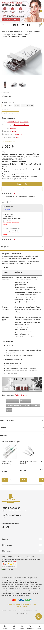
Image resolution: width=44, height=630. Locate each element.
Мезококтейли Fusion (21, 125)
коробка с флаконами (10, 113)
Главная (4, 31)
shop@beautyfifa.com (11, 515)
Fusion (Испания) (21, 395)
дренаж (14, 131)
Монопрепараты (12, 401)
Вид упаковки (6, 110)
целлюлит (18, 134)
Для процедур (34, 31)
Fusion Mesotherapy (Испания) (18, 122)
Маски (9, 410)
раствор (13, 128)
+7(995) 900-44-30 (11, 508)
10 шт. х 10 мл (27, 105)
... (24, 32)
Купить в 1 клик (22, 189)
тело (17, 137)
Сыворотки (36, 405)
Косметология (15, 31)
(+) (9, 156)
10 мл (17, 105)
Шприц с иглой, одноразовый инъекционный (7, 463)
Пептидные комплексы (15, 405)
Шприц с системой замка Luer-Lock (28, 462)
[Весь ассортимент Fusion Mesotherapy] (22, 384)
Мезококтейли (25, 401)
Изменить (7, 209)
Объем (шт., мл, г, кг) (8, 102)
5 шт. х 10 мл (7, 105)
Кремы (27, 405)
